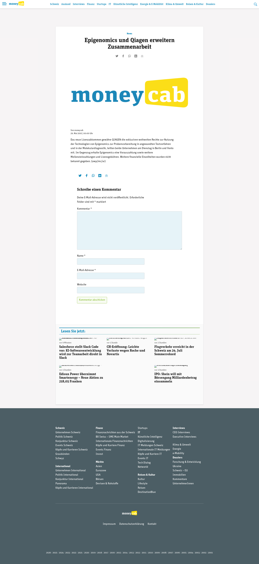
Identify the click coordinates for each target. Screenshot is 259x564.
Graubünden (62, 454)
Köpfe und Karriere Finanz (110, 445)
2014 (125, 553)
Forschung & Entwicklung (187, 462)
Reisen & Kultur (195, 4)
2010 (150, 553)
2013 (131, 553)
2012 (137, 553)
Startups (101, 4)
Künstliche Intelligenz (125, 4)
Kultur (141, 479)
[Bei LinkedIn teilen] (136, 56)
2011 (144, 553)
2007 (170, 553)
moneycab (78, 130)
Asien (99, 466)
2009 (157, 553)
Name (81, 256)
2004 (190, 553)
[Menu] (4, 4)
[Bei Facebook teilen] (123, 56)
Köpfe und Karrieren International (74, 488)
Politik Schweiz (64, 437)
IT (110, 4)
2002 (203, 553)
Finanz (90, 4)
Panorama (61, 483)
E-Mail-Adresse (86, 270)
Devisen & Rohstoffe (107, 483)
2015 (118, 553)
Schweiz (54, 4)
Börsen (99, 479)
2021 (80, 553)
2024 (61, 553)
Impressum (109, 524)
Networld (143, 467)
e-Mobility (178, 453)
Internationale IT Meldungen (154, 450)
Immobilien (179, 475)
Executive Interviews (184, 437)
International (62, 466)
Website (81, 284)
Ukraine (177, 466)
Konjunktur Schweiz (66, 441)
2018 (99, 553)
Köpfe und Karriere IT (150, 454)
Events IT (143, 458)
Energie (177, 449)
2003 (197, 553)
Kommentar (84, 209)
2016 (112, 553)
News (129, 34)
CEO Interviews (181, 432)
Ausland (65, 4)
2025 (55, 553)
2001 (210, 553)
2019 (93, 553)
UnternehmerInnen (183, 483)
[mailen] (142, 56)
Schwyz (59, 458)
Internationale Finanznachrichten (114, 441)
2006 (177, 553)
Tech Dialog (144, 463)
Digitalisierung (146, 441)
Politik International (66, 475)
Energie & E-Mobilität (151, 4)
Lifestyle (142, 483)
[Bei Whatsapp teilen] (129, 56)
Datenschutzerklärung (131, 524)
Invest (99, 454)
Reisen (141, 488)
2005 (184, 553)
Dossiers (210, 4)
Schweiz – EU (180, 470)
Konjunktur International (69, 479)
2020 (86, 553)
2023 (67, 553)
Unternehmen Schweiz (67, 432)
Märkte (100, 462)
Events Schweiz (64, 445)
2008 (163, 553)
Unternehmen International (70, 470)
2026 (48, 553)
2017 (106, 553)
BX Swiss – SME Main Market (112, 437)
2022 (74, 553)
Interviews (79, 4)
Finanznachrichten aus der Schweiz (115, 432)
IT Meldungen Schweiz (150, 445)
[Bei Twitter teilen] (117, 56)
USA (98, 475)
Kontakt (152, 524)
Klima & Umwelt (175, 4)
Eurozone (101, 470)
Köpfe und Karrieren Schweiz (71, 450)
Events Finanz (103, 450)
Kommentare (180, 479)
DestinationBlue (147, 492)
